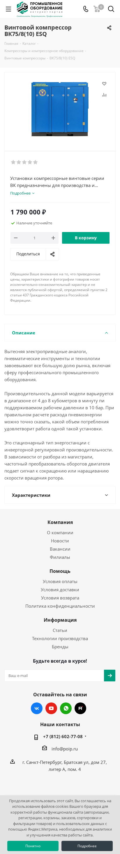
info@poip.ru (65, 749)
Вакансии (60, 549)
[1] (13, 162)
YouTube (51, 708)
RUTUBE (80, 708)
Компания (60, 522)
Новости (60, 541)
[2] (19, 162)
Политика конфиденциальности (60, 606)
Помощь (60, 571)
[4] (30, 162)
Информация (60, 620)
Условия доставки (60, 589)
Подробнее (87, 845)
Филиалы (60, 557)
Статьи (60, 630)
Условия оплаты (60, 581)
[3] (24, 162)
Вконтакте (37, 708)
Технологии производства (60, 638)
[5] (35, 162)
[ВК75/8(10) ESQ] (60, 109)
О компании (60, 532)
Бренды (60, 646)
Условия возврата (60, 598)
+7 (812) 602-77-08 (63, 736)
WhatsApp (66, 708)
